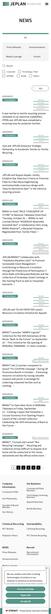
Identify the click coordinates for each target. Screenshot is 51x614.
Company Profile (10, 492)
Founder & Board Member (10, 506)
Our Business (34, 483)
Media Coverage (14, 56)
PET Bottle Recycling (37, 535)
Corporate (11, 71)
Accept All (25, 601)
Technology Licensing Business (37, 496)
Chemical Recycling (13, 523)
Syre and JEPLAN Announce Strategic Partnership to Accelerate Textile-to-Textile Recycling (25, 149)
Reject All (25, 595)
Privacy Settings (25, 589)
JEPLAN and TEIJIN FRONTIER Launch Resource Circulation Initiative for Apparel (24, 311)
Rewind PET (41, 109)
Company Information (8, 485)
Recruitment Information (33, 553)
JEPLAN (41, 106)
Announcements (37, 47)
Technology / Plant (30, 71)
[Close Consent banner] (46, 568)
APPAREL (10, 76)
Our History (7, 512)
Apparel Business (35, 502)
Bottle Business (34, 509)
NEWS (5, 547)
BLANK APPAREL (41, 246)
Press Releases (14, 47)
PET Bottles (8, 529)
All (25, 37)
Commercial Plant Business (35, 489)
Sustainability (34, 523)
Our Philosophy (9, 499)
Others (36, 76)
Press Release (10, 100)
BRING (41, 207)
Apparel (41, 100)
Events (37, 56)
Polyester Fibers (10, 535)
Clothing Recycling (36, 529)
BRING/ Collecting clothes (40, 252)
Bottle (23, 76)
